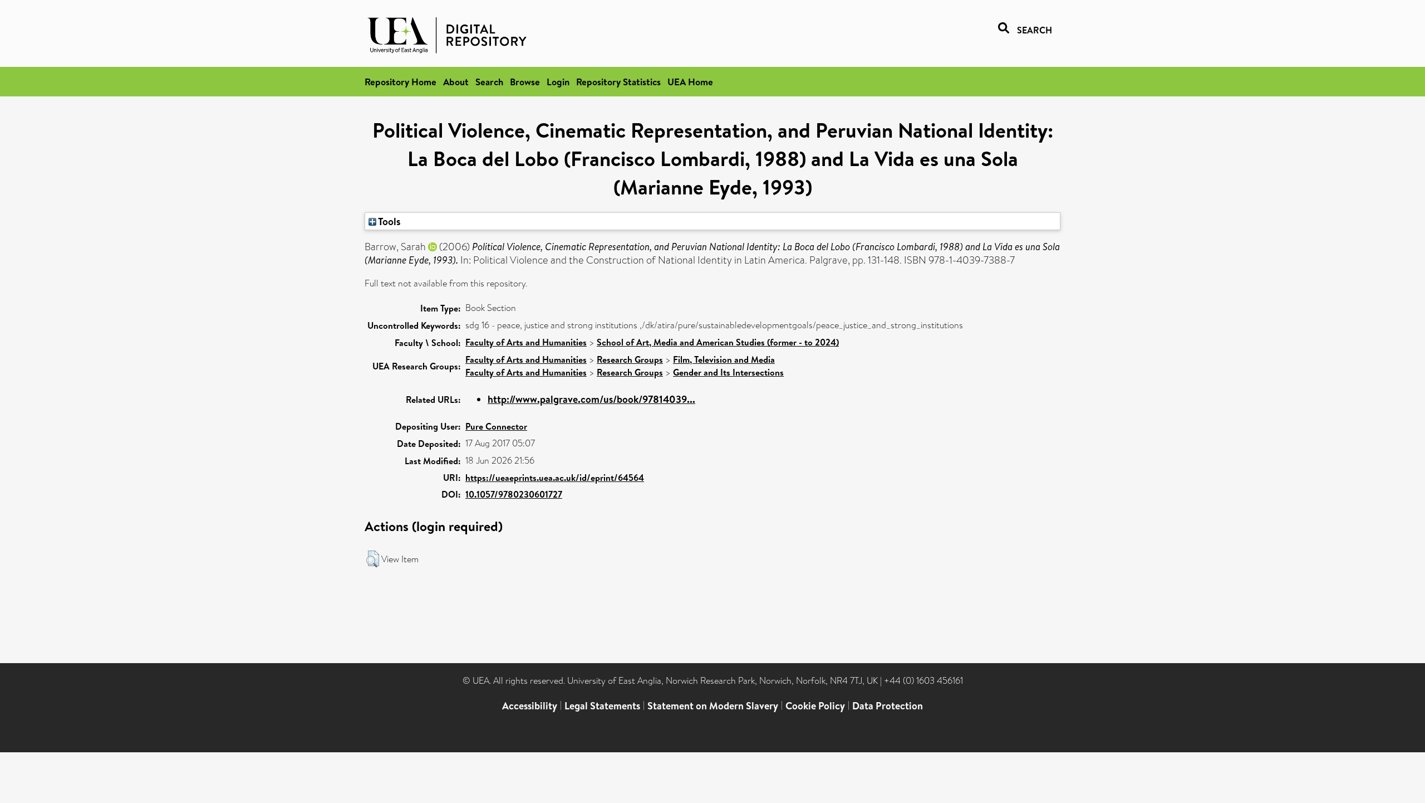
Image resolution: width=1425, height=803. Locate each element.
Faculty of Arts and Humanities (526, 342)
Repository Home (400, 81)
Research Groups (630, 359)
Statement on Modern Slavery (712, 706)
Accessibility (529, 706)
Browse (525, 81)
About (456, 81)
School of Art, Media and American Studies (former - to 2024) (718, 342)
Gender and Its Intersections (728, 372)
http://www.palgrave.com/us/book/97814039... (591, 399)
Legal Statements (602, 706)
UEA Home (690, 81)
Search (489, 81)
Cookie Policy (815, 706)
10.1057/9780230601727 (513, 494)
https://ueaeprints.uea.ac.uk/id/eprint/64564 (554, 477)
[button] (372, 559)
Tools (388, 221)
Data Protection (887, 706)
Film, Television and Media (724, 359)
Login (558, 81)
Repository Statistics (618, 81)
